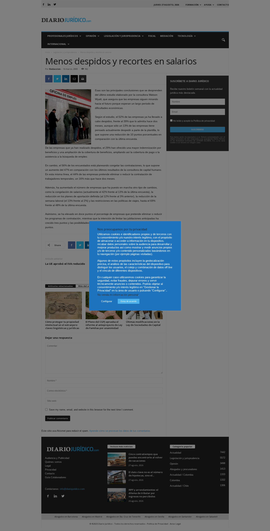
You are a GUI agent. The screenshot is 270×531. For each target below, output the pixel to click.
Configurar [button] (106, 301)
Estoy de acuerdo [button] (128, 301)
